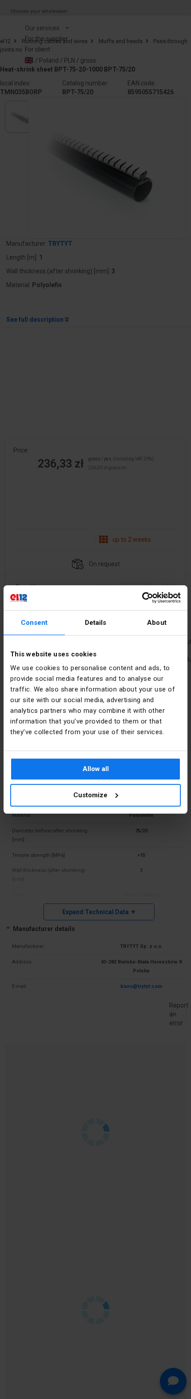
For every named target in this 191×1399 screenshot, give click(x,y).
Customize (90, 795)
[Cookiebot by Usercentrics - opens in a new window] (142, 598)
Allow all (96, 769)
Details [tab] (96, 623)
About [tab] (157, 623)
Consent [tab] (34, 623)
